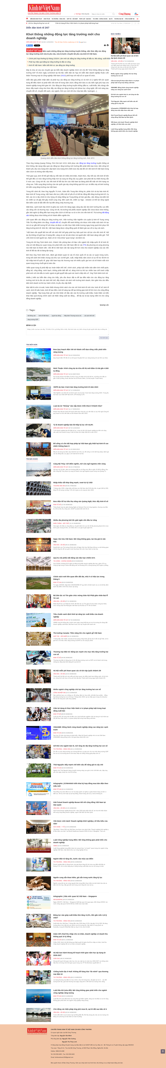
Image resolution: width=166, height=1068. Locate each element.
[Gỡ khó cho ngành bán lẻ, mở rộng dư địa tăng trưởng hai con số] (38, 752)
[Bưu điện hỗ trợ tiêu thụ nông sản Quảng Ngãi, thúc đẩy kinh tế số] (38, 507)
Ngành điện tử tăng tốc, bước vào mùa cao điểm (73, 859)
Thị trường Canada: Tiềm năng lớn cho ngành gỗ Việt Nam (77, 633)
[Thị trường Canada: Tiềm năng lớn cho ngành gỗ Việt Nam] (38, 639)
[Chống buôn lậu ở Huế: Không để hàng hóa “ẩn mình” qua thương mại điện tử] (38, 977)
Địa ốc (111, 18)
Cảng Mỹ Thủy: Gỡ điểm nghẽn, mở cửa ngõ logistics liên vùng (79, 464)
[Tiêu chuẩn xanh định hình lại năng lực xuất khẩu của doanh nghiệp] (38, 620)
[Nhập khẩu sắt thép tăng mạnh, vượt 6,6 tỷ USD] (38, 488)
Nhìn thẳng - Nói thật (61, 523)
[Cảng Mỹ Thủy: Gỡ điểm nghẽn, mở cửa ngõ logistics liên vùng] (38, 470)
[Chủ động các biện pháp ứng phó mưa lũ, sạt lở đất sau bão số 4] (38, 1015)
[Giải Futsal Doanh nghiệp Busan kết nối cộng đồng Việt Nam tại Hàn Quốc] (38, 808)
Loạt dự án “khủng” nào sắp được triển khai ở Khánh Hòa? (77, 406)
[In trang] (108, 45)
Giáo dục (56, 958)
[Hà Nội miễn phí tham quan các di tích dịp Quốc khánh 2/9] (38, 676)
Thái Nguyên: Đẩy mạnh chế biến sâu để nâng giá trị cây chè (78, 765)
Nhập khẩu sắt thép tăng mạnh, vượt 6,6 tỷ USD (73, 483)
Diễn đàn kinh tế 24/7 (36, 18)
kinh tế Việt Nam (44, 315)
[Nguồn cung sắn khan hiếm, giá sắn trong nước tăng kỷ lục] (38, 883)
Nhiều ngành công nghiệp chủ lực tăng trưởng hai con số (77, 689)
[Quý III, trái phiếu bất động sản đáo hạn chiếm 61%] (38, 564)
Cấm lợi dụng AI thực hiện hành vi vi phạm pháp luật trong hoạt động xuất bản (41, 23)
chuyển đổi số (55, 222)
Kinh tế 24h (47, 18)
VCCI (63, 76)
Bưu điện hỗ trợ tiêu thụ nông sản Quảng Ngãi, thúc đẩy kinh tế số (80, 501)
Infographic (58, 899)
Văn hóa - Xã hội (59, 545)
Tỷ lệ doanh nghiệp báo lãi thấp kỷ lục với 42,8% (73, 425)
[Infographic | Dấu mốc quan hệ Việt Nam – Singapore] (38, 902)
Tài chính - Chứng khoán (100, 18)
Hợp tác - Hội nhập (72, 18)
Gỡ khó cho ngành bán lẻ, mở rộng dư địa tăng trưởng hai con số (80, 746)
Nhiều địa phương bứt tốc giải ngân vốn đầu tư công (75, 520)
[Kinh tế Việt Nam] (44, 9)
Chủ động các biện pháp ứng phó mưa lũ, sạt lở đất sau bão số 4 (80, 1009)
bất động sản (32, 315)
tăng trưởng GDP (33, 319)
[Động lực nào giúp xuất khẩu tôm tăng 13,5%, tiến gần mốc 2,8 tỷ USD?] (38, 921)
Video (55, 845)
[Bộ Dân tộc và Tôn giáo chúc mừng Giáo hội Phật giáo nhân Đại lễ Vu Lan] (38, 601)
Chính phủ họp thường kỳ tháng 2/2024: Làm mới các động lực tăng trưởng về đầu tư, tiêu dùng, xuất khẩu (69, 59)
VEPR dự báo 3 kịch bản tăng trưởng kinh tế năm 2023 (75, 387)
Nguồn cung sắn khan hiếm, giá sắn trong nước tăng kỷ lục (77, 877)
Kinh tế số (57, 504)
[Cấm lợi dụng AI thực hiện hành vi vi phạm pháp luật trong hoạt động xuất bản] (38, 714)
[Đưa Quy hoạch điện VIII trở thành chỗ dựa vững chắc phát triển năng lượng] (38, 355)
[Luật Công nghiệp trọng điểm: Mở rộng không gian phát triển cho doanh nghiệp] (38, 846)
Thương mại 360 (118, 18)
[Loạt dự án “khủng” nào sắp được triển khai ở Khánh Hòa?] (38, 412)
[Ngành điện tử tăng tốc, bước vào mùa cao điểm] (38, 865)
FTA (84, 245)
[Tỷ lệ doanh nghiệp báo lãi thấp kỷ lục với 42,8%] (38, 431)
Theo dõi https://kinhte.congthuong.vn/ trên (67, 42)
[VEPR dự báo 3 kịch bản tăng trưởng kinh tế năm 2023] (38, 393)
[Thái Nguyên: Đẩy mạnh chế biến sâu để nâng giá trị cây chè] (38, 770)
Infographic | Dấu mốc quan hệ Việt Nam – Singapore (75, 896)
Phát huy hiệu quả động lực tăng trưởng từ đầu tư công (50, 62)
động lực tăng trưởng (87, 163)
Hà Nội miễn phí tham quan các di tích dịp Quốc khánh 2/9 (77, 671)
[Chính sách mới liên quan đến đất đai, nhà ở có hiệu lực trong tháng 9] (38, 582)
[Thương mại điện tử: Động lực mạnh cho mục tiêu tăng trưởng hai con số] (38, 658)
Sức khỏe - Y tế (59, 827)
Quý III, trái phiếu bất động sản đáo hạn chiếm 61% (74, 558)
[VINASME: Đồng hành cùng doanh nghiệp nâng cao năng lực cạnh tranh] (38, 733)
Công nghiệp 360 (129, 18)
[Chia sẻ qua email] (105, 45)
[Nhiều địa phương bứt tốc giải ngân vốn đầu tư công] (38, 526)
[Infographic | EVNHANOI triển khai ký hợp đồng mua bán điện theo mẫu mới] (38, 789)
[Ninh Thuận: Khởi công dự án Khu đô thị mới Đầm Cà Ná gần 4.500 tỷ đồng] (38, 374)
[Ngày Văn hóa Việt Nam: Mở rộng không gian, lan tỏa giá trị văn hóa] (38, 545)
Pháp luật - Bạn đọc (85, 18)
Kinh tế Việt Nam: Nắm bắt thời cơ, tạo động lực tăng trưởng (52, 65)
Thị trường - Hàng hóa (58, 18)
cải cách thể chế (89, 315)
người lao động (56, 315)
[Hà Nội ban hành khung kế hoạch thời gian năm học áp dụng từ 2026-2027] (38, 958)
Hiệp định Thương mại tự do (72, 315)
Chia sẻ (30, 45)
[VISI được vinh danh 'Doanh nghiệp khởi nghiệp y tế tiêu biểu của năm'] (38, 827)
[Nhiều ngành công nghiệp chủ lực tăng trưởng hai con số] (38, 695)
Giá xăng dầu (85, 14)
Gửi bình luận (104, 337)
